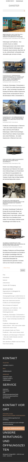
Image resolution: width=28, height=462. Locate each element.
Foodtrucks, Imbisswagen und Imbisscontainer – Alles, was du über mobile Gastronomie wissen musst (14, 325)
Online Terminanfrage (14, 428)
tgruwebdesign (6, 397)
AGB (4, 392)
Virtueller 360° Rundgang (9, 285)
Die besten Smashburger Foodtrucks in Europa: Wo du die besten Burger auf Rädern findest (13, 202)
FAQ (19, 38)
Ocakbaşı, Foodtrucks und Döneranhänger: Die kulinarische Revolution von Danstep (14, 244)
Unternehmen (6, 282)
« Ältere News (6, 267)
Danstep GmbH (7, 38)
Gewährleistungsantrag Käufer (10, 394)
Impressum (5, 389)
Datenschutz (6, 391)
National (23, 38)
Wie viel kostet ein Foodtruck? (10, 305)
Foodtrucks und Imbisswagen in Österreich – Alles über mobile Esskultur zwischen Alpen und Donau (13, 119)
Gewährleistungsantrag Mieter (10, 396)
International (15, 38)
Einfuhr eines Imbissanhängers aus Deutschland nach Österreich (13, 160)
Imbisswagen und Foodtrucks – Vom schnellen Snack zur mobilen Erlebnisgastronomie (13, 35)
